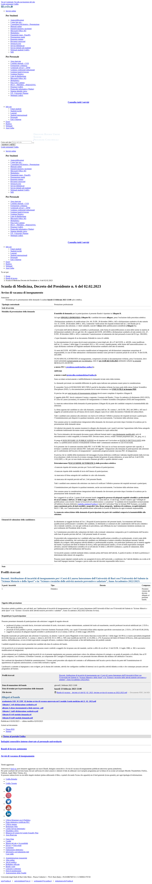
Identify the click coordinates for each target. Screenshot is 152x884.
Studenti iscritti (16, 111)
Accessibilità (23, 843)
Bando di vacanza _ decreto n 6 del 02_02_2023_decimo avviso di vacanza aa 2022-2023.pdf (92, 693)
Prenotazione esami (17, 37)
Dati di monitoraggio (13, 871)
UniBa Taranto (11, 783)
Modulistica (14, 33)
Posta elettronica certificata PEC (18, 822)
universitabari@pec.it (22, 881)
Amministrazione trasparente (16, 858)
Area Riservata (11, 835)
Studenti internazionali (18, 115)
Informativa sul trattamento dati (17, 852)
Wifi (12, 52)
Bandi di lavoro (11, 278)
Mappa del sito (11, 843)
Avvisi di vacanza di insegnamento (17, 756)
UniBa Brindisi (11, 779)
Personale (14, 117)
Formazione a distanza (18, 66)
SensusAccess (15, 44)
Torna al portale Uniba (14, 736)
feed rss (13, 769)
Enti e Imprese (15, 119)
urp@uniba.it (6, 881)
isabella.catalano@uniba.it (88, 504)
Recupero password (17, 41)
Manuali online (16, 26)
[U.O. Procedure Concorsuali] (17, 140)
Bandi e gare (10, 867)
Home (8, 276)
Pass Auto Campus (17, 83)
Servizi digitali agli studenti (20, 48)
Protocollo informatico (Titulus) (22, 89)
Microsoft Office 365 (18, 31)
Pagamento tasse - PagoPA (20, 35)
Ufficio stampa (11, 824)
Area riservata (15, 61)
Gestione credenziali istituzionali (22, 70)
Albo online (10, 860)
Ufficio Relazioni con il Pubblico (18, 820)
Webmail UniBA (16, 95)
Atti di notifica (11, 862)
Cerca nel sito (6, 142)
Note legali (17, 845)
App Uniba (10, 128)
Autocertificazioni (17, 20)
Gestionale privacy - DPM (20, 68)
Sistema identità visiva (18, 91)
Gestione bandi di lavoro (19, 72)
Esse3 (8, 122)
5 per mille (10, 854)
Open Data (10, 839)
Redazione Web (12, 826)
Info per (9, 107)
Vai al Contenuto (7, 2)
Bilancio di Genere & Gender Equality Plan (22, 833)
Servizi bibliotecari (17, 46)
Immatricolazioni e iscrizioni (21, 29)
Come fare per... (16, 22)
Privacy (8, 845)
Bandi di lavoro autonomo (14, 749)
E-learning (10, 848)
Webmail (9, 126)
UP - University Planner (19, 93)
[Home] (52, 140)
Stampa (8, 731)
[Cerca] (33, 142)
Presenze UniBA (16, 87)
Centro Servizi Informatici (15, 829)
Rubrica (9, 124)
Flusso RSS (10, 729)
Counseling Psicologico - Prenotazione (24, 24)
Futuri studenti (15, 109)
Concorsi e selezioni (13, 869)
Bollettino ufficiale (13, 864)
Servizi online (11, 11)
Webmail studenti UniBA (19, 50)
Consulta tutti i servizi (78, 102)
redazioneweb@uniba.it (64, 881)
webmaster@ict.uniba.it (43, 881)
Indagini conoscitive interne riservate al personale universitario (31, 741)
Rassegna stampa (16, 39)
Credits (8, 841)
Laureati (13, 113)
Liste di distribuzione (18, 76)
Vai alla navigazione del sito (24, 2)
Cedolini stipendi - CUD (19, 63)
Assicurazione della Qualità (16, 873)
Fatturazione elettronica (14, 850)
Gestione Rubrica (17, 74)
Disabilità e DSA (12, 831)
